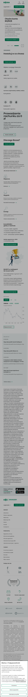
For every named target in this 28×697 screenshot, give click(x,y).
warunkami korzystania (18, 680)
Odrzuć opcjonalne (14, 690)
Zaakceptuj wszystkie (14, 694)
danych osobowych (21, 681)
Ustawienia (14, 685)
